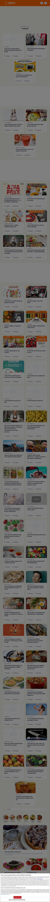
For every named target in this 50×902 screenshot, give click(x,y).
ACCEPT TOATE (17, 897)
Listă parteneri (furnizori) (5, 894)
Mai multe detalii (39, 878)
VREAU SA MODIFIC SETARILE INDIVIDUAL (17, 899)
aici (38, 882)
